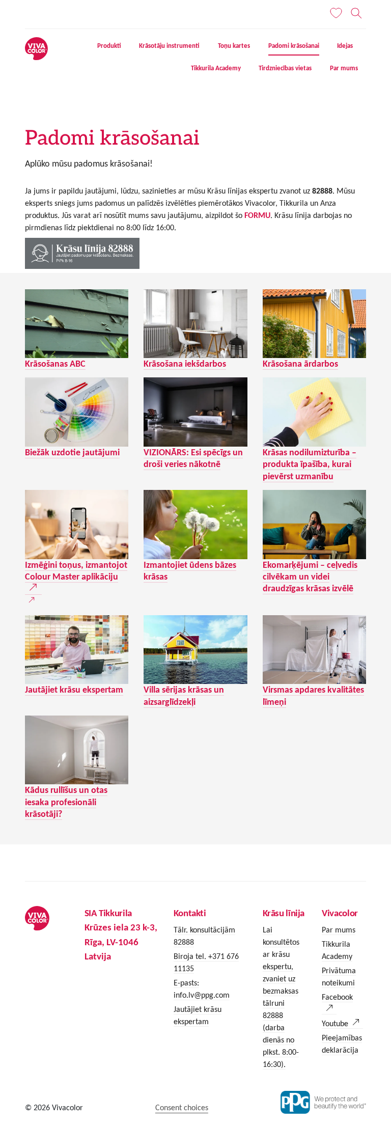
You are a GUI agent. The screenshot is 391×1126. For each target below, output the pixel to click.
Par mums (344, 68)
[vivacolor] (36, 48)
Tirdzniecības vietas (285, 68)
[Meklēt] (357, 13)
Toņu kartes (234, 46)
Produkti (109, 46)
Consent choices (181, 1107)
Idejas (345, 46)
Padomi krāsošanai (293, 46)
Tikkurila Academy (216, 68)
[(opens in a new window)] (76, 524)
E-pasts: (186, 982)
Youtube (335, 1023)
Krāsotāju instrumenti (169, 46)
